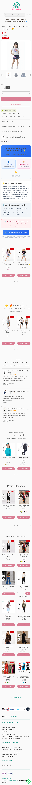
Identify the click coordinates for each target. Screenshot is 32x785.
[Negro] (23, 269)
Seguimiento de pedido (8, 727)
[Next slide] (29, 75)
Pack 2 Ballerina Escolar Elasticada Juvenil (8, 459)
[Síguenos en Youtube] (13, 716)
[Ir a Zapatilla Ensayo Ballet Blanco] (23, 449)
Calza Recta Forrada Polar (16, 409)
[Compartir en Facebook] (2, 116)
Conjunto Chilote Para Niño (8, 506)
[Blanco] (9, 336)
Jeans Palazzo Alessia (8, 586)
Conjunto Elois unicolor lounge (23, 646)
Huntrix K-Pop (20, 19)
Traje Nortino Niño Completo (24, 506)
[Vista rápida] (3, 256)
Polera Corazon (8, 646)
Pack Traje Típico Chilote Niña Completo (23, 676)
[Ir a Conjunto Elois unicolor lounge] (23, 637)
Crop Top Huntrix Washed (24, 263)
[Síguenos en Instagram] (8, 716)
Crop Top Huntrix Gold (8, 331)
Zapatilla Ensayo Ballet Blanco (23, 458)
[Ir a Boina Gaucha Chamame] (23, 578)
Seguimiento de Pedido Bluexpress (11, 747)
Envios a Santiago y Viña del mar (11, 734)
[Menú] (2, 14)
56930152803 (7, 765)
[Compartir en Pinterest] (15, 116)
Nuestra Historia (6, 732)
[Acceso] (27, 14)
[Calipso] (23, 682)
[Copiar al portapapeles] (23, 116)
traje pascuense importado (8, 615)
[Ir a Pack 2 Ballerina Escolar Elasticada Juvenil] (8, 449)
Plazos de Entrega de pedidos (10, 754)
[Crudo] (9, 682)
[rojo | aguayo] (23, 512)
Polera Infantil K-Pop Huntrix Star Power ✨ (8, 263)
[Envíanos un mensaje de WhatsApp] (28, 781)
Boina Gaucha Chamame (24, 587)
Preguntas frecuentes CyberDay (11, 738)
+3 (26, 651)
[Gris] (7, 464)
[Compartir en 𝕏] (6, 116)
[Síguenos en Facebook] (11, 716)
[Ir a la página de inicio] (16, 6)
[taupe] (23, 651)
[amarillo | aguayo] (21, 512)
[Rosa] (5, 651)
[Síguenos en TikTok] (16, 716)
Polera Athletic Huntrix (23, 331)
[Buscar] (23, 15)
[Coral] (5, 682)
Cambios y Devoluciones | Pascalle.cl (12, 749)
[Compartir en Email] (19, 116)
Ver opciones (8, 275)
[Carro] (30, 14)
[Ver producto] (5, 372)
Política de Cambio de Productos (11, 752)
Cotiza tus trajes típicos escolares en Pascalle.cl (15, 736)
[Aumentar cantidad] (29, 94)
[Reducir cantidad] (2, 94)
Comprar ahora (16, 99)
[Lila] (24, 269)
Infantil (13, 19)
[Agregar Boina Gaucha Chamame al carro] (27, 593)
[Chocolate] (7, 651)
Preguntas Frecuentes (8, 729)
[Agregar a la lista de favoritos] (3, 252)
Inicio (7, 19)
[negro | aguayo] (24, 512)
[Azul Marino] (5, 464)
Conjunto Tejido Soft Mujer (8, 676)
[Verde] (24, 651)
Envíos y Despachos (7, 756)
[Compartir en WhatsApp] (10, 116)
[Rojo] (22, 682)
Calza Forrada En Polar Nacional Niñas (18, 371)
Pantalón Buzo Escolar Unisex (17, 391)
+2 (26, 511)
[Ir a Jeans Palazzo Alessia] (8, 578)
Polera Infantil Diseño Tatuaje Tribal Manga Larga (24, 616)
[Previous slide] (2, 75)
